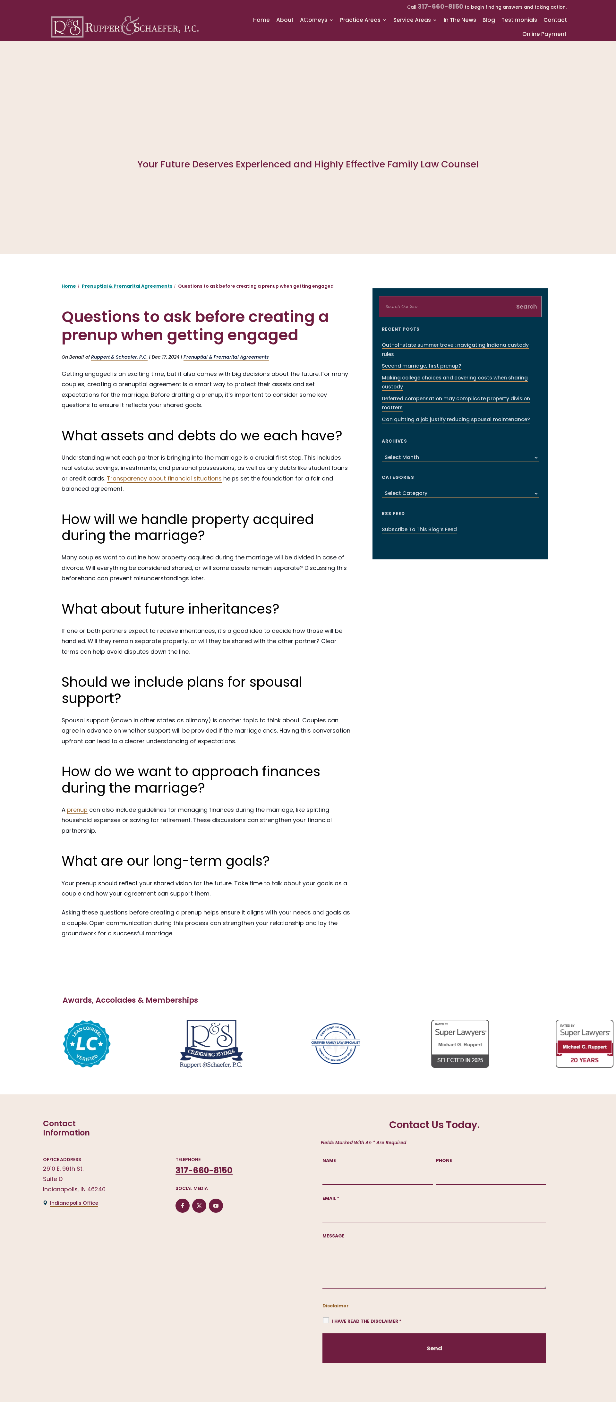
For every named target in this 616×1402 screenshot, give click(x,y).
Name (329, 1160)
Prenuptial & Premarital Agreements (226, 357)
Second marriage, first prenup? (421, 366)
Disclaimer (335, 1306)
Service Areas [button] (412, 20)
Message (333, 1236)
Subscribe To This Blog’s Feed (419, 529)
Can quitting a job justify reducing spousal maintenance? (456, 419)
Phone (444, 1160)
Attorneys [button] (313, 20)
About (285, 20)
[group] (59, 1044)
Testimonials (519, 20)
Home (261, 20)
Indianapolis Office (74, 1203)
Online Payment (544, 34)
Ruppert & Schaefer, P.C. (119, 357)
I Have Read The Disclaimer (366, 1321)
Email (330, 1198)
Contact (555, 20)
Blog (489, 20)
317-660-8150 (440, 6)
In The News (460, 20)
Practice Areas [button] (360, 20)
